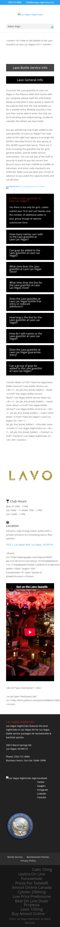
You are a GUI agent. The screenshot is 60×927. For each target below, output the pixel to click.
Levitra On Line (31, 874)
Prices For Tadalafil (31, 883)
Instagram (42, 789)
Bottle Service (15, 856)
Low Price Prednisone (31, 896)
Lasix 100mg (32, 909)
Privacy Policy (28, 860)
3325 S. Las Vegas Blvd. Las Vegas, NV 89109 (29, 544)
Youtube (41, 797)
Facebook (42, 778)
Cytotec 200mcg (32, 892)
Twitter (41, 782)
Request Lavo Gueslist (30, 55)
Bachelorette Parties (38, 856)
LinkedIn (41, 793)
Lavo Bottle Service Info (30, 67)
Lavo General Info (30, 80)
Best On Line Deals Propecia (31, 903)
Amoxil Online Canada (31, 887)
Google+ (41, 785)
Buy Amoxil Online (28, 914)
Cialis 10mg (42, 869)
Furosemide (31, 878)
